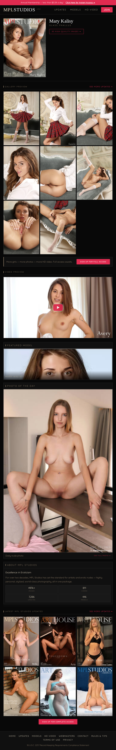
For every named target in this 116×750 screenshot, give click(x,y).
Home (12, 736)
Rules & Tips (99, 736)
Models (75, 9)
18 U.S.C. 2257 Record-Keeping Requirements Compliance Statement (58, 745)
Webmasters (67, 736)
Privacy (68, 740)
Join (107, 9)
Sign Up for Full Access (93, 262)
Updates (60, 9)
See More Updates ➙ (101, 86)
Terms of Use (51, 740)
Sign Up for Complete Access (58, 722)
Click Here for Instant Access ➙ (80, 2)
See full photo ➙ (102, 555)
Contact (83, 736)
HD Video (91, 9)
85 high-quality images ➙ (66, 31)
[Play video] (58, 307)
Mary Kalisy (61, 21)
